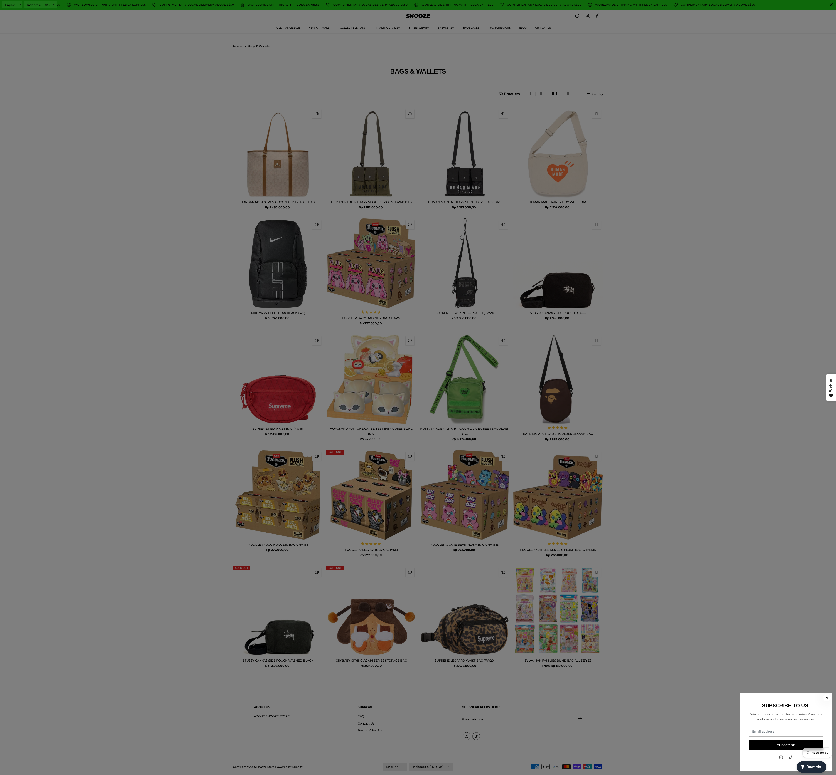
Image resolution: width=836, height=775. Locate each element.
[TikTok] (791, 757)
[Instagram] (781, 757)
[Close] (827, 698)
